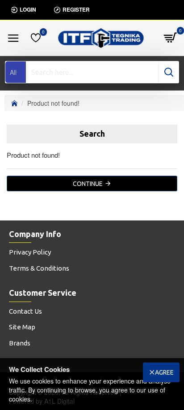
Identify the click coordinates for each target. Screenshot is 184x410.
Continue (88, 183)
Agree (164, 372)
